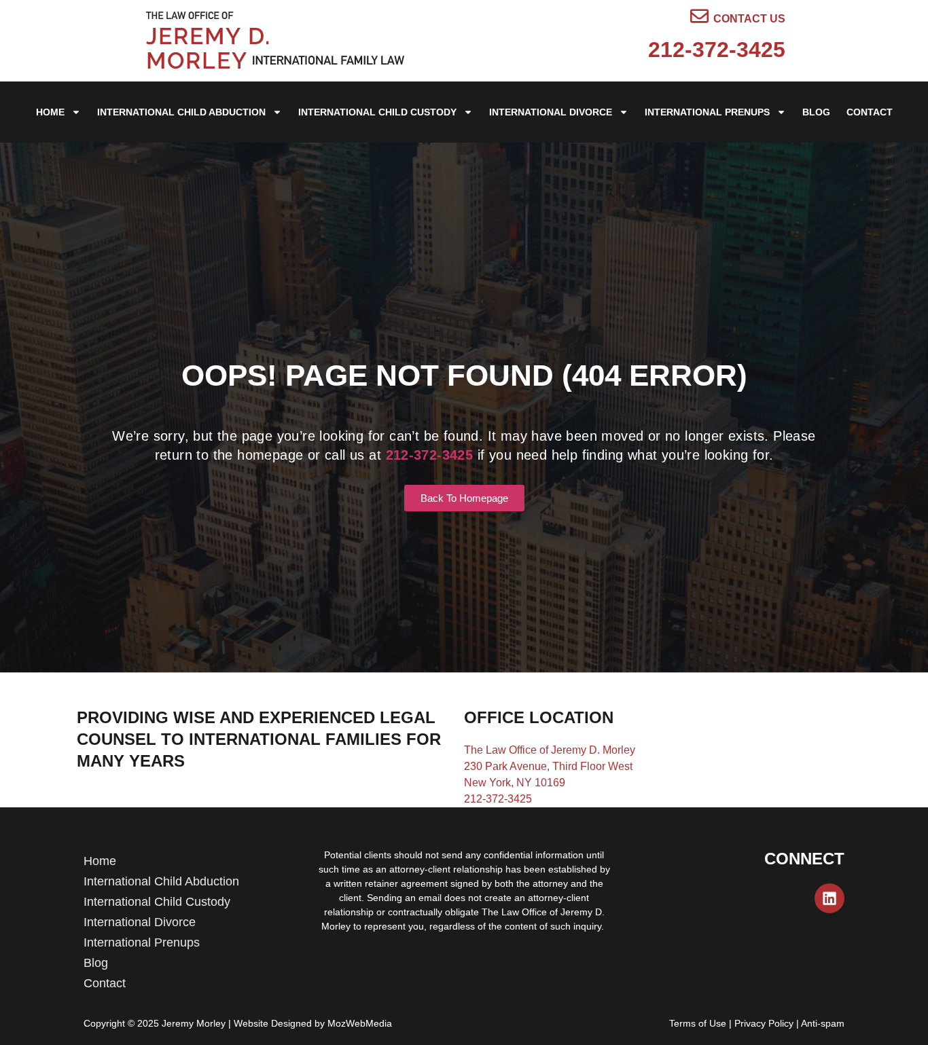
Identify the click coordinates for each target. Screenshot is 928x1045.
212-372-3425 (716, 49)
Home (50, 112)
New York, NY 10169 (514, 782)
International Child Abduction (181, 112)
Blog (816, 112)
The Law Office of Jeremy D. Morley (549, 750)
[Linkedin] (829, 898)
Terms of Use (697, 1023)
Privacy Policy (763, 1023)
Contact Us (749, 18)
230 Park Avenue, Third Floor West (548, 766)
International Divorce (550, 112)
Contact (869, 112)
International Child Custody (377, 112)
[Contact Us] (699, 16)
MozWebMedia (359, 1023)
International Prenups (707, 112)
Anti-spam (822, 1023)
